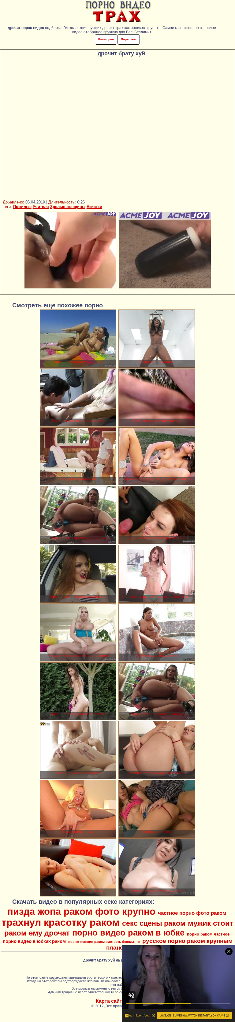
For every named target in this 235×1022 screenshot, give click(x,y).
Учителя (41, 206)
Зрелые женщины (67, 206)
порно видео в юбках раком (34, 941)
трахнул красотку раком (61, 922)
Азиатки (94, 206)
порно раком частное (208, 934)
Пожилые (22, 206)
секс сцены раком (153, 923)
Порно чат (128, 39)
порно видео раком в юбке (128, 932)
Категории (106, 39)
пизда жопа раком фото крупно (81, 911)
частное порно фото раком (192, 913)
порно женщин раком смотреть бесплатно (104, 941)
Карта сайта (110, 1001)
